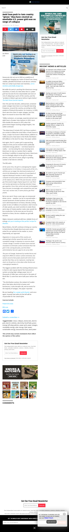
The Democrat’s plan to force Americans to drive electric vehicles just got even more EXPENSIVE (56, 157)
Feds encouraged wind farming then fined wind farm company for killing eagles (56, 142)
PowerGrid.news (8, 304)
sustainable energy (9, 329)
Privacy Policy (48, 518)
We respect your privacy (25, 513)
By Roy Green (55, 212)
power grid (23, 325)
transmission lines (22, 329)
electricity (20, 323)
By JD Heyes (54, 152)
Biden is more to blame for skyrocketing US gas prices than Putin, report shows (55, 191)
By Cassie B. (55, 195)
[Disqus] (20, 427)
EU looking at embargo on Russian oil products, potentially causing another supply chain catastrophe (56, 133)
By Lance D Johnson (56, 161)
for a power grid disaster (21, 292)
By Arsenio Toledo (57, 89)
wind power (32, 329)
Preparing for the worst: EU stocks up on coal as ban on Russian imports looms (56, 166)
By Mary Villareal (56, 110)
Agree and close (51, 522)
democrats (27, 321)
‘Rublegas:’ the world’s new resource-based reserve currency (55, 241)
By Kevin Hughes (56, 169)
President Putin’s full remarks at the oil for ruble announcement (55, 223)
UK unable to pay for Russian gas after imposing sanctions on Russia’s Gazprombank (55, 174)
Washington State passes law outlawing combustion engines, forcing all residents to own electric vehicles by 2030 (56, 201)
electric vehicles (11, 323)
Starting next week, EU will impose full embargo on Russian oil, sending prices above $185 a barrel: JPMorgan (56, 95)
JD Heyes (16, 25)
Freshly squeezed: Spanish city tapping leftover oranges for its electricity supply (55, 125)
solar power (28, 327)
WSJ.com (5, 307)
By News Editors (56, 186)
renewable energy (8, 327)
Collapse (20, 321)
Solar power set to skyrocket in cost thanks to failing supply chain (56, 149)
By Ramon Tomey (56, 120)
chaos (15, 321)
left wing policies (13, 325)
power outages (32, 325)
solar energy (19, 327)
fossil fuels (28, 323)
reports (13, 100)
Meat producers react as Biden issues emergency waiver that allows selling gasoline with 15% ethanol (55, 106)
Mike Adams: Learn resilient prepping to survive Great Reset (55, 209)
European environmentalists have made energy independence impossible (55, 183)
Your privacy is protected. (10, 358)
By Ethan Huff (55, 78)
